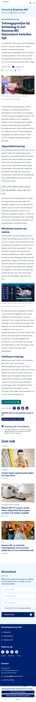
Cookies (3, 655)
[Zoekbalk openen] (30, 3)
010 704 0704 (8, 680)
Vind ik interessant (10, 402)
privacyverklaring (25, 608)
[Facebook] (14, 408)
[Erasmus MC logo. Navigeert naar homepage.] (6, 3)
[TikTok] (11, 651)
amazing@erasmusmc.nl (13, 676)
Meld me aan (9, 614)
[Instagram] (18, 408)
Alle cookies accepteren (18, 692)
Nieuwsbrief (8, 636)
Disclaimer (11, 655)
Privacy (19, 655)
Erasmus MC (8, 640)
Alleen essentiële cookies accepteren (18, 695)
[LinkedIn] (27, 408)
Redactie (6, 632)
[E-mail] (22, 408)
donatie (18, 433)
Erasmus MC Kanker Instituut (13, 419)
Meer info (18, 699)
